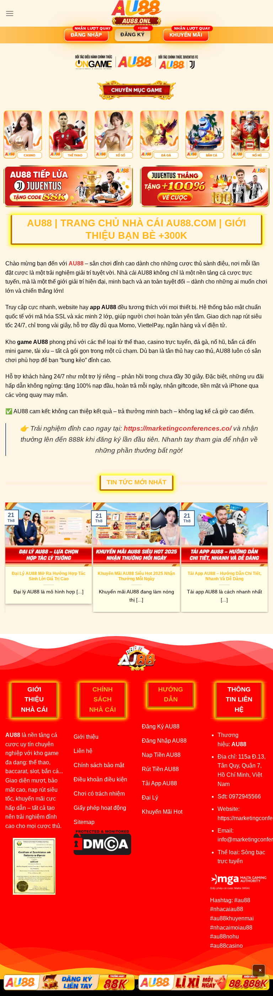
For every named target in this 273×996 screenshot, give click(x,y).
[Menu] (9, 13)
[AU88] (136, 13)
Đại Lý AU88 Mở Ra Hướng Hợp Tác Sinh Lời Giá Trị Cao (49, 576)
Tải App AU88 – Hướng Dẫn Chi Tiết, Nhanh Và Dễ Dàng (224, 576)
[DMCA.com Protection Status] (102, 842)
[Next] (264, 557)
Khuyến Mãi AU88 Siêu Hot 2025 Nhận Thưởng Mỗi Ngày (136, 576)
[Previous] (8, 557)
